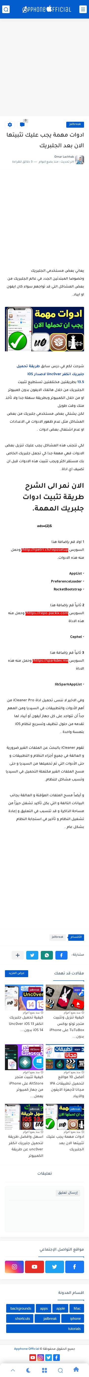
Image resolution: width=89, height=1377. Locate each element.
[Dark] (29, 1370)
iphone (75, 1318)
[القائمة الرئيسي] (83, 9)
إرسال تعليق (68, 1193)
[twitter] (54, 1267)
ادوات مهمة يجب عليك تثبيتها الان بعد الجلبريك (65, 1143)
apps (44, 1308)
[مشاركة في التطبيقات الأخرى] (18, 955)
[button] (61, 955)
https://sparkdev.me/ (50, 661)
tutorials (74, 1329)
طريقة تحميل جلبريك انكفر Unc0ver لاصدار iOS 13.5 (50, 375)
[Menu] (44, 1370)
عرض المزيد (16, 973)
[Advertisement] (44, 68)
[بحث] (6, 9)
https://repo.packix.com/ (46, 614)
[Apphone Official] (47, 9)
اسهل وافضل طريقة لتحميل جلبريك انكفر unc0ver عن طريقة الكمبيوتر (25, 1146)
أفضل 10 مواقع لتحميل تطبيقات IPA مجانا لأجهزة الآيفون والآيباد (67, 1087)
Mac (77, 1308)
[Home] (76, 1370)
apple (60, 1308)
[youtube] (34, 1267)
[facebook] (74, 1267)
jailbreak (75, 124)
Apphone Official (26, 1349)
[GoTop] (13, 1370)
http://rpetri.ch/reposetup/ (45, 550)
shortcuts (22, 1318)
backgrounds (20, 1308)
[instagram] (14, 1267)
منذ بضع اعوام (72, 1012)
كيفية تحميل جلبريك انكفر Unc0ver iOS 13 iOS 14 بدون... (26, 1024)
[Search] (60, 1370)
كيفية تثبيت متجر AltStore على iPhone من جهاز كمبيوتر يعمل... (26, 1087)
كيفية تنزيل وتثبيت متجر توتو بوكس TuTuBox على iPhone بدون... (66, 1027)
